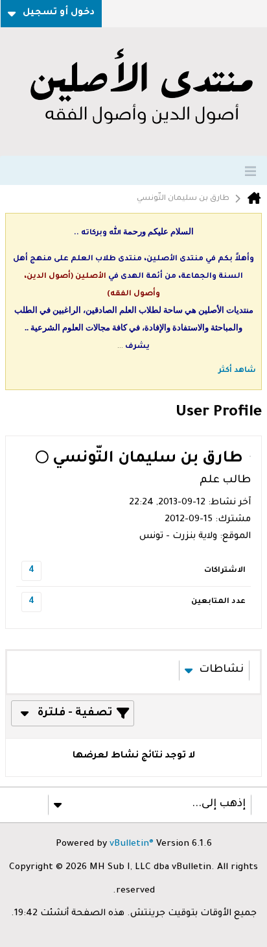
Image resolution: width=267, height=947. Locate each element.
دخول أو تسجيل (59, 13)
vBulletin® (132, 844)
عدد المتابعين (218, 602)
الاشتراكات (225, 571)
